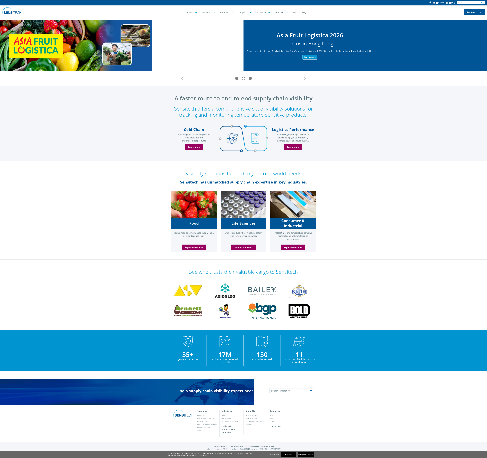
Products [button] (224, 12)
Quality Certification (253, 418)
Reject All (288, 454)
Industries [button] (207, 12)
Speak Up (249, 424)
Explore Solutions (194, 247)
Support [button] (242, 12)
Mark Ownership (267, 446)
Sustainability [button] (299, 12)
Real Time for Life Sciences (207, 424)
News (272, 418)
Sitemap (216, 446)
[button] (182, 78)
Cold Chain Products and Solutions (228, 429)
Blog (271, 415)
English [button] (451, 2)
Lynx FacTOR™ (202, 421)
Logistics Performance (205, 418)
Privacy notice (226, 446)
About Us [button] (279, 12)
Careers (272, 421)
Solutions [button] (188, 12)
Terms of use (238, 446)
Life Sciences (226, 418)
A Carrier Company (214, 449)
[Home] (12, 12)
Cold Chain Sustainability (255, 421)
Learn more (310, 57)
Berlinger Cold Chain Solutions (205, 429)
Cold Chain (201, 415)
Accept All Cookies (305, 454)
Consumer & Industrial (229, 421)
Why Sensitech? (251, 415)
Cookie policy (202, 455)
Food (223, 415)
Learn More (194, 147)
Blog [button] (442, 2)
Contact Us (474, 12)
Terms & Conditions (252, 446)
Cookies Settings (274, 454)
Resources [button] (262, 12)
